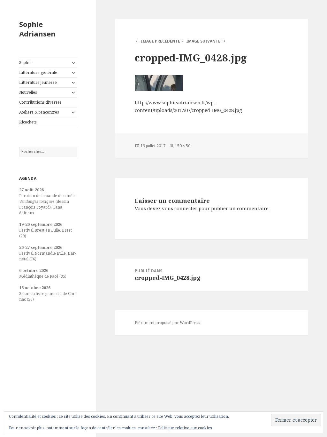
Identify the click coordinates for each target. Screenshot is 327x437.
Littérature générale (38, 72)
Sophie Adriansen (37, 28)
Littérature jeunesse (38, 82)
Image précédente (160, 41)
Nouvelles (28, 92)
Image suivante (203, 41)
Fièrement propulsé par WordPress (167, 322)
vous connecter (179, 208)
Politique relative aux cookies (185, 428)
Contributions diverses (40, 102)
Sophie (25, 62)
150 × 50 (182, 145)
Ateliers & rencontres (39, 112)
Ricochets (28, 122)
